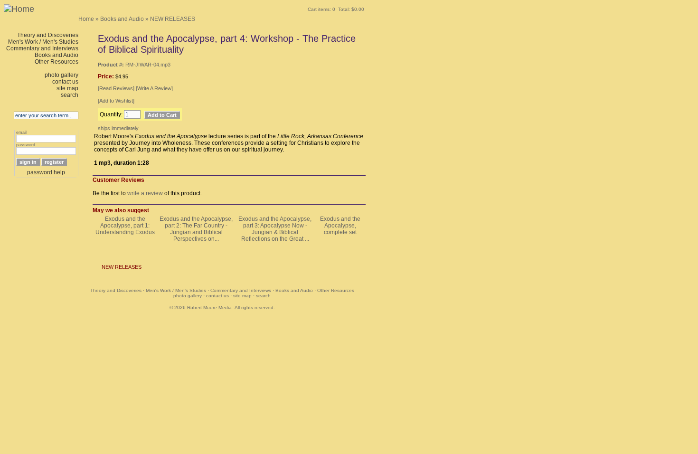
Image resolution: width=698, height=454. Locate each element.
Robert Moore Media (209, 307)
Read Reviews (116, 88)
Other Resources (56, 61)
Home (86, 19)
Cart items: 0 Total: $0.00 (336, 9)
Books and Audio (122, 19)
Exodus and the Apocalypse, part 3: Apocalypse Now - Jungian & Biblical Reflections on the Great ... (274, 229)
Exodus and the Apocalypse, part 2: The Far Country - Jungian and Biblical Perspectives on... (196, 229)
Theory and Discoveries (47, 35)
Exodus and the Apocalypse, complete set (340, 226)
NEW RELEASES (172, 19)
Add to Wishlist (116, 101)
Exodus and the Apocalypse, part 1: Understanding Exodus (125, 226)
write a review (145, 193)
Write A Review (154, 88)
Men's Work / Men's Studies (43, 41)
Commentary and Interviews (42, 48)
